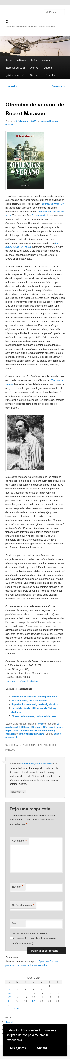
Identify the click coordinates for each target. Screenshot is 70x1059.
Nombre (17, 887)
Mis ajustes (18, 1048)
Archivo (34, 67)
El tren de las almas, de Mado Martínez (33, 716)
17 (9, 997)
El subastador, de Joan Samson (29, 700)
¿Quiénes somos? (15, 75)
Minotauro (36, 727)
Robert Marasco (38, 730)
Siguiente (58, 86)
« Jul (16, 1008)
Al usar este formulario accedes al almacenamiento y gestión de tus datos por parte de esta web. (35, 938)
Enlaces (47, 67)
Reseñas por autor (15, 67)
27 (33, 1001)
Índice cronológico (40, 60)
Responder (18, 791)
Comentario (19, 841)
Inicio (9, 60)
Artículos (21, 60)
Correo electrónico (23, 905)
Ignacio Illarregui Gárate (31, 733)
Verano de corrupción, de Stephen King (34, 696)
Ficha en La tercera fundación (21, 681)
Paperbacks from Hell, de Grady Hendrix (34, 704)
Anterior (11, 86)
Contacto (34, 75)
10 (9, 993)
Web (14, 923)
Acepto (42, 1048)
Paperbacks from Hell (17, 730)
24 (9, 1001)
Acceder (10, 1022)
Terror (39, 723)
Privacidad (50, 75)
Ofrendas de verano (53, 727)
